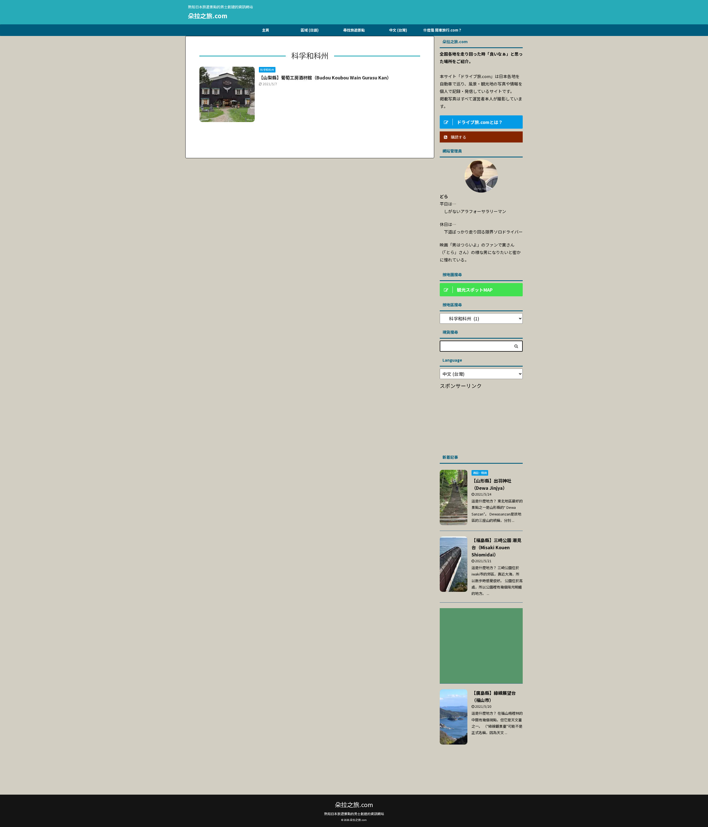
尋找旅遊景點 (354, 30)
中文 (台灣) (398, 30)
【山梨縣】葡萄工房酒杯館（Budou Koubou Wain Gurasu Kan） (325, 77)
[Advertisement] (481, 419)
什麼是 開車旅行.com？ (442, 30)
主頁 (265, 30)
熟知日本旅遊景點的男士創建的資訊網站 (354, 813)
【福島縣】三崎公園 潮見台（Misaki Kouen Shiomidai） (496, 547)
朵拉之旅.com (207, 15)
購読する (458, 137)
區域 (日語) (310, 30)
